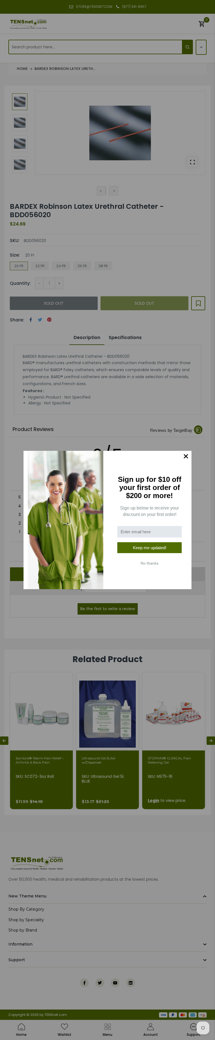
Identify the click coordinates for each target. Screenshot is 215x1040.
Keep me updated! (149, 547)
